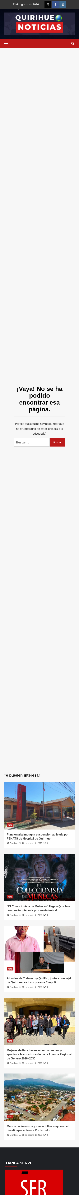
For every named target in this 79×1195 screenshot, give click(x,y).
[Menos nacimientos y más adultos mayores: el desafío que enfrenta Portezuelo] (39, 1097)
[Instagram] (62, 4)
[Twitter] (47, 4)
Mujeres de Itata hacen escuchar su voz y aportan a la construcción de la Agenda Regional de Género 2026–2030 (39, 1054)
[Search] (72, 43)
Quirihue (14, 843)
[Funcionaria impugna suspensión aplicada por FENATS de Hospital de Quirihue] (39, 806)
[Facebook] (55, 4)
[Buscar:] (32, 442)
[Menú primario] (7, 43)
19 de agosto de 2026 (32, 987)
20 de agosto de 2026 (32, 843)
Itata (10, 825)
